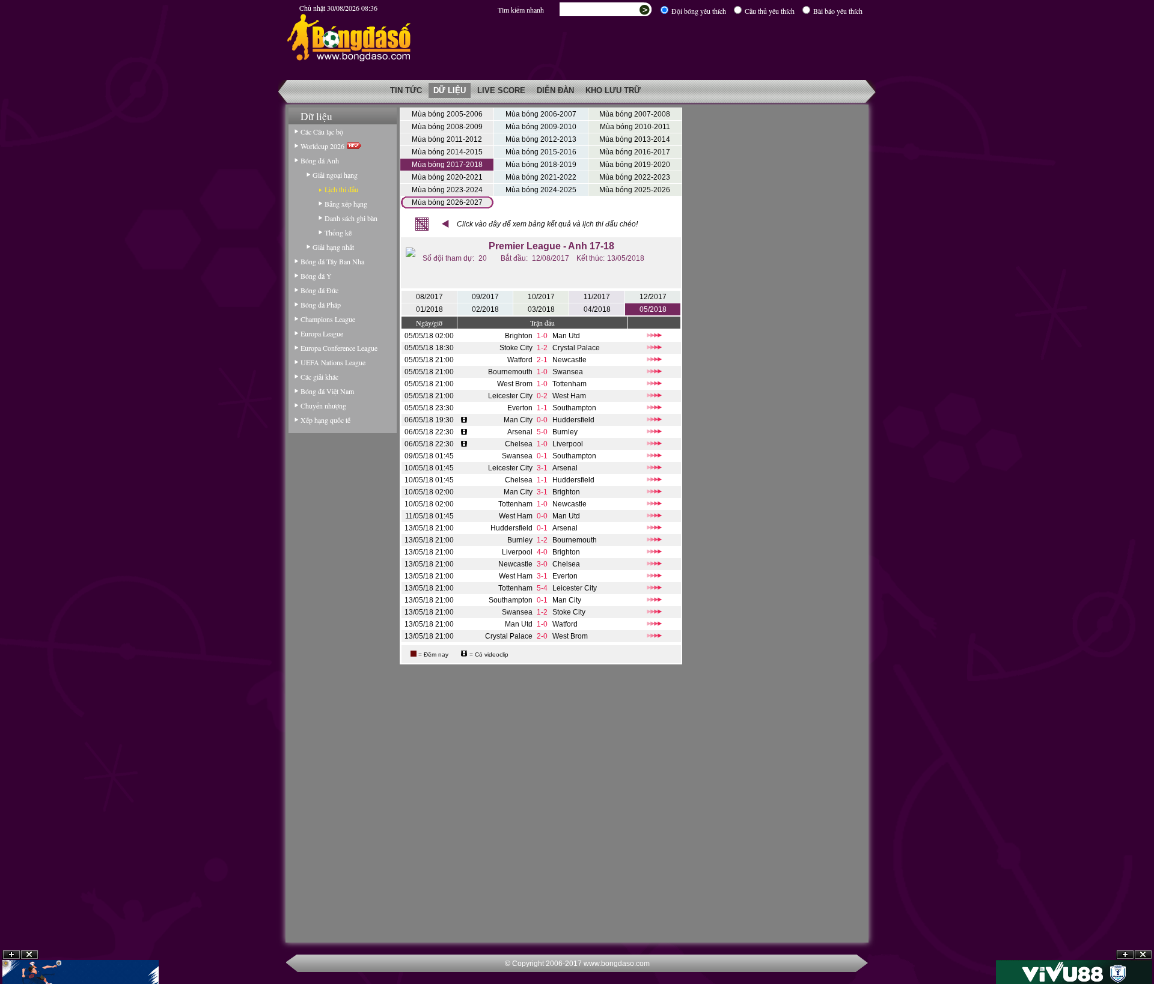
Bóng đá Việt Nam (327, 391)
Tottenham (569, 384)
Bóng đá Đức (319, 290)
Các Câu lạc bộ (322, 131)
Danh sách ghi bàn (351, 218)
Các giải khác (319, 376)
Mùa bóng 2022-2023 (634, 177)
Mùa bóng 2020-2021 (447, 177)
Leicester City (510, 396)
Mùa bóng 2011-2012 (447, 139)
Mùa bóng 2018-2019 (540, 164)
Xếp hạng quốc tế (325, 420)
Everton (520, 408)
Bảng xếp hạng (346, 203)
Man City (518, 420)
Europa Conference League (339, 348)
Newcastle (569, 360)
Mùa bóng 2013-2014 (634, 139)
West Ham (569, 396)
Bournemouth (510, 372)
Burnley (565, 432)
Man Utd (566, 336)
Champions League (328, 319)
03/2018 (541, 309)
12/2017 (653, 297)
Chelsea (519, 444)
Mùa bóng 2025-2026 (634, 190)
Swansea (567, 372)
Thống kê (338, 232)
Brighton (519, 336)
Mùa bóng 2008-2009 (447, 127)
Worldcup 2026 (324, 146)
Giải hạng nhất (333, 247)
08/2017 (429, 297)
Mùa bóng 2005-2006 (447, 114)
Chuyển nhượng (323, 405)
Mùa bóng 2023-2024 (447, 190)
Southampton (574, 408)
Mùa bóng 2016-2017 (634, 152)
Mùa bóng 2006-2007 (540, 114)
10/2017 (541, 297)
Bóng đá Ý (316, 276)
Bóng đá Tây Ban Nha (332, 261)
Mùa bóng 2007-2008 (634, 114)
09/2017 (485, 297)
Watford (520, 360)
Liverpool (567, 444)
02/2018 (485, 309)
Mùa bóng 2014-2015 (447, 152)
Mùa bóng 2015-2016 (540, 152)
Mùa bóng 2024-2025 (540, 190)
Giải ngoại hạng (335, 175)
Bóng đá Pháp (321, 304)
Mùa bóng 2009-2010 (540, 127)
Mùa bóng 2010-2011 (635, 127)
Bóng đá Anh (320, 160)
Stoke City (516, 348)
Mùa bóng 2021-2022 (540, 177)
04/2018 (597, 309)
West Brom (515, 384)
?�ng (1143, 954)
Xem (1125, 954)
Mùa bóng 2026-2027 (447, 202)
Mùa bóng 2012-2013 (540, 139)
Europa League (322, 333)
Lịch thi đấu (341, 189)
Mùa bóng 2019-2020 (634, 164)
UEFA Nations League (333, 362)
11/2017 (597, 297)
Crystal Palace (576, 348)
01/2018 (429, 309)
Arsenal (520, 432)
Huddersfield (573, 420)
